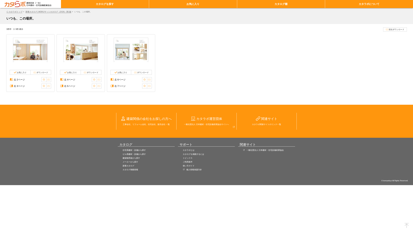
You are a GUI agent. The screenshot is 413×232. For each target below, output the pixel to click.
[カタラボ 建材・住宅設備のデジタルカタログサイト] (15, 4)
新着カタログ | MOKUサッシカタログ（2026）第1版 (48, 12)
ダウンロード (42, 72)
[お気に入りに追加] (43, 79)
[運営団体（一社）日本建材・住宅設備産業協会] (38, 4)
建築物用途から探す (131, 158)
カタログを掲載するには (193, 154)
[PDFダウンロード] (48, 79)
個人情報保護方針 (194, 170)
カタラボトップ (15, 12)
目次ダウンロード (396, 29)
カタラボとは (188, 150)
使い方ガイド (188, 166)
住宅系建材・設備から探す (134, 150)
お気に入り (192, 4)
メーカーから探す (130, 162)
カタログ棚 (281, 4)
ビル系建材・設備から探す (134, 154)
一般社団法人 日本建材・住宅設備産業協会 (265, 150)
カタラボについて (369, 4)
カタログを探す (105, 4)
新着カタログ (128, 166)
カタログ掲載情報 (130, 170)
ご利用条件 (187, 162)
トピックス (187, 158)
